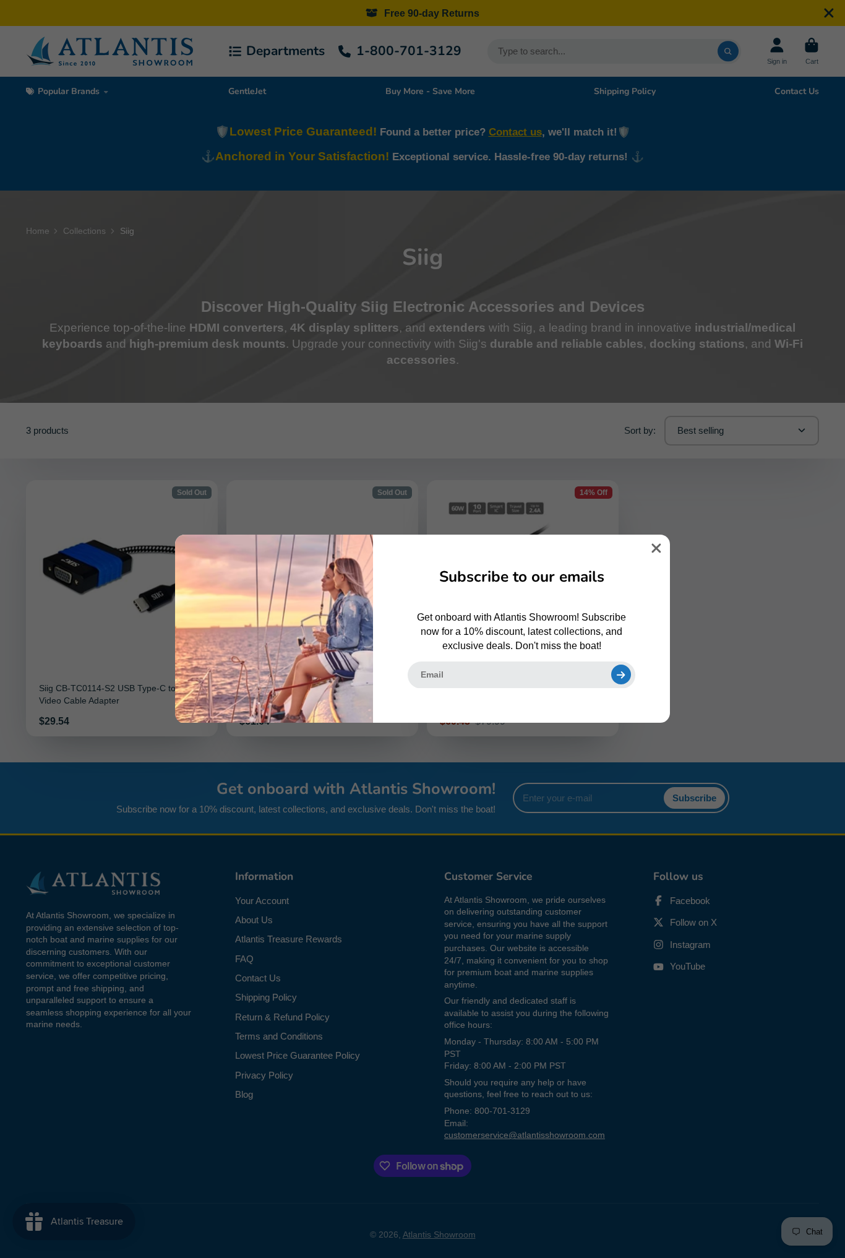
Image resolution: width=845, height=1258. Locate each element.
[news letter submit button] (621, 674)
